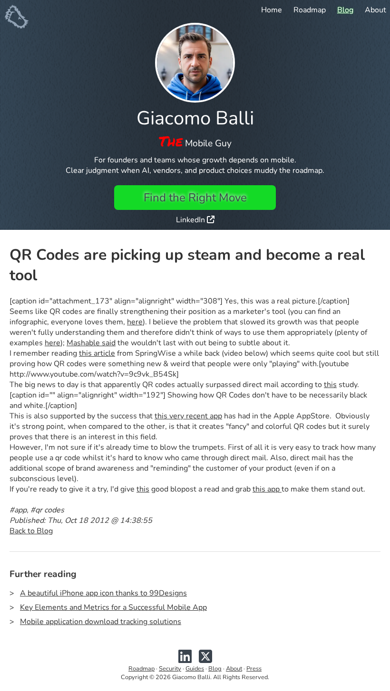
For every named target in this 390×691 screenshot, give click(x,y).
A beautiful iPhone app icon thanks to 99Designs (103, 593)
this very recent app (188, 416)
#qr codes (47, 510)
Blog (345, 10)
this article (97, 353)
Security (170, 668)
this (330, 384)
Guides (194, 668)
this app (267, 489)
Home (271, 10)
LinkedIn (191, 220)
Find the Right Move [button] (195, 197)
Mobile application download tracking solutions (100, 621)
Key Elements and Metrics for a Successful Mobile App (113, 607)
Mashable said (91, 343)
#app (18, 510)
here (135, 322)
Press (254, 668)
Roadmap (309, 10)
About (375, 10)
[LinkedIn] (185, 660)
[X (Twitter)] (205, 660)
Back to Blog (31, 531)
